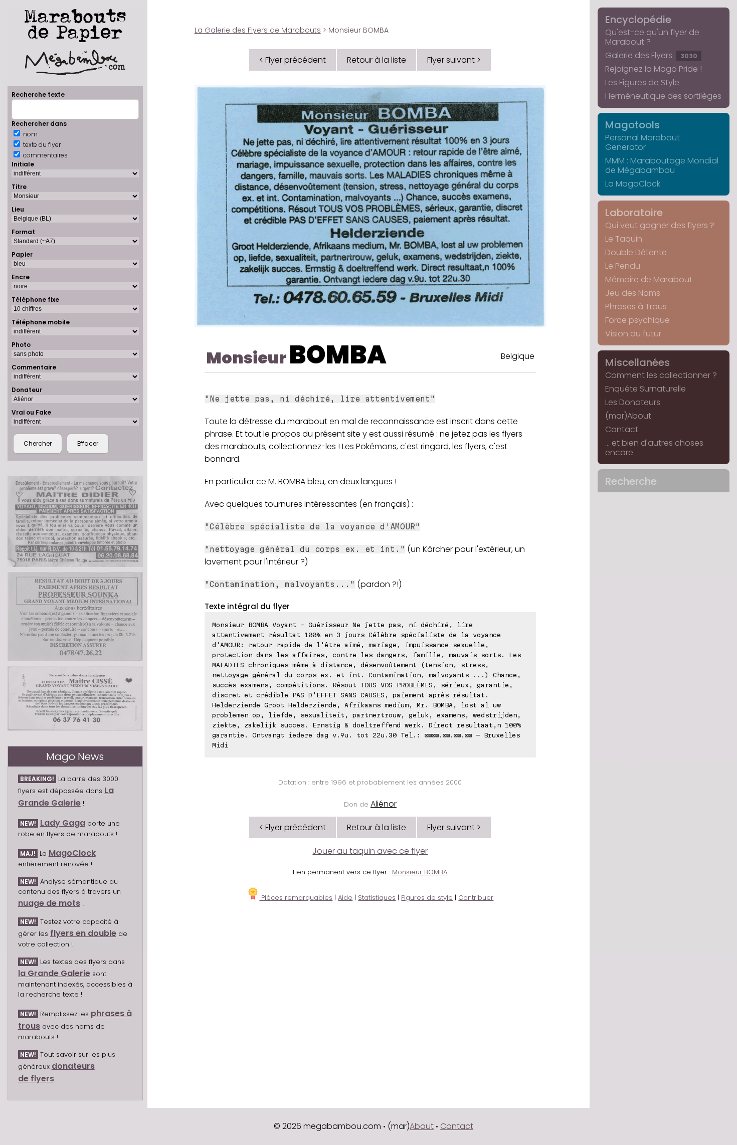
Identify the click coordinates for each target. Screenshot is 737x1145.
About (422, 1126)
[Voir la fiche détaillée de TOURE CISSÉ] (75, 698)
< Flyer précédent (292, 60)
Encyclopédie (638, 20)
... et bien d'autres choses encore (654, 447)
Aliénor (384, 804)
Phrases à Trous (636, 306)
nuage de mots (49, 903)
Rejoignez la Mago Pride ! (653, 69)
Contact (621, 429)
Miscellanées (637, 362)
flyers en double (83, 933)
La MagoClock (632, 183)
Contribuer (475, 897)
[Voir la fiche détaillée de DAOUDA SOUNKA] (75, 617)
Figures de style (427, 897)
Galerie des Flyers (651, 55)
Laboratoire (634, 213)
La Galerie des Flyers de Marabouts (258, 30)
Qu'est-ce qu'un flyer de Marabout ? (652, 37)
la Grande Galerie (54, 973)
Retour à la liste (376, 60)
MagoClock (72, 853)
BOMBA (338, 354)
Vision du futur (633, 333)
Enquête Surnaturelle (645, 389)
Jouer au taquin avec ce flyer (370, 851)
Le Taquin (623, 239)
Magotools (632, 125)
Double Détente (636, 252)
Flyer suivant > (454, 60)
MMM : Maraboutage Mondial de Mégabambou (661, 165)
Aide (345, 897)
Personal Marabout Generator (642, 142)
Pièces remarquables (295, 897)
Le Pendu (622, 266)
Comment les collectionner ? (661, 375)
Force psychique (637, 320)
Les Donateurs (632, 402)
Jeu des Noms (632, 293)
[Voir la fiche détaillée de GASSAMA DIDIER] (75, 521)
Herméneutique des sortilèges (663, 96)
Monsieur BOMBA (419, 872)
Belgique (517, 356)
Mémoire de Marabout (648, 279)
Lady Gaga (62, 823)
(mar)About (628, 416)
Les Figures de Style (642, 82)
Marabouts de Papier (75, 24)
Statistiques (377, 897)
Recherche (631, 481)
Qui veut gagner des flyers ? (659, 225)
